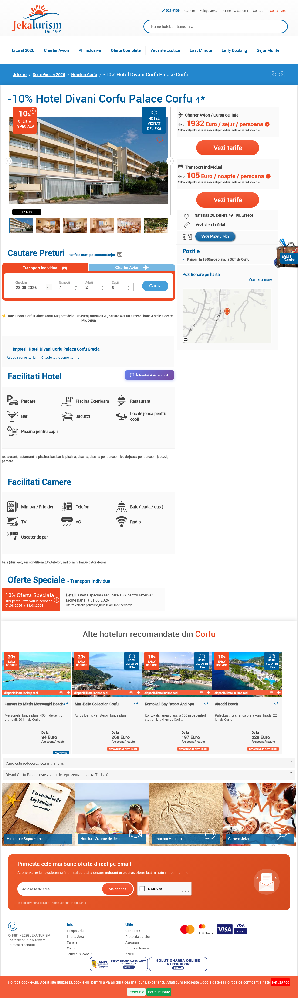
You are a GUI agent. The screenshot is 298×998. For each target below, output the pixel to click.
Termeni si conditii (21, 945)
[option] (37, 703)
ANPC (129, 954)
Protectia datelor (137, 936)
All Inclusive (90, 50)
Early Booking (234, 50)
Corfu (205, 633)
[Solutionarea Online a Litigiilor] (178, 964)
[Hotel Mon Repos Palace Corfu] (282, 74)
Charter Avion (56, 50)
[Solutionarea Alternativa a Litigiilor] (119, 964)
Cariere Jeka (238, 838)
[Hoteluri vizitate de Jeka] (112, 814)
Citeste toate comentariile (60, 357)
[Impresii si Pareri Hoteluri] (186, 814)
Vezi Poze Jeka (215, 236)
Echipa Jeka (208, 10)
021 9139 (173, 10)
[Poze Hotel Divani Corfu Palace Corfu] (184, 237)
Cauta (155, 285)
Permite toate (159, 992)
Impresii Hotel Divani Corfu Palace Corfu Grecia (56, 349)
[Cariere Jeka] (259, 814)
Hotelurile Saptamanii (25, 838)
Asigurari (132, 942)
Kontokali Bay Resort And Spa (177, 704)
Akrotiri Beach (247, 704)
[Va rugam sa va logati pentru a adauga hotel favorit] (152, 140)
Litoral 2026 (23, 50)
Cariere (189, 10)
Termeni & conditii (235, 10)
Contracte (132, 930)
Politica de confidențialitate (247, 982)
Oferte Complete (126, 50)
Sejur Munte (268, 50)
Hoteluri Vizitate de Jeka (101, 838)
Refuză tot (280, 982)
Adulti (89, 282)
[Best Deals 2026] (286, 253)
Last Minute (201, 50)
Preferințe (136, 992)
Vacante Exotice (165, 50)
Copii (115, 282)
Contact (258, 10)
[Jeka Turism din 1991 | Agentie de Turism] (36, 31)
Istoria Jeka (75, 936)
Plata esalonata (137, 948)
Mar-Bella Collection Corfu (107, 704)
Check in (21, 282)
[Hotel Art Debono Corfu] (273, 74)
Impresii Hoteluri (168, 838)
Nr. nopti (64, 282)
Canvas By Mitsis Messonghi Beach (37, 704)
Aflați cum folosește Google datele (194, 982)
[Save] (120, 253)
